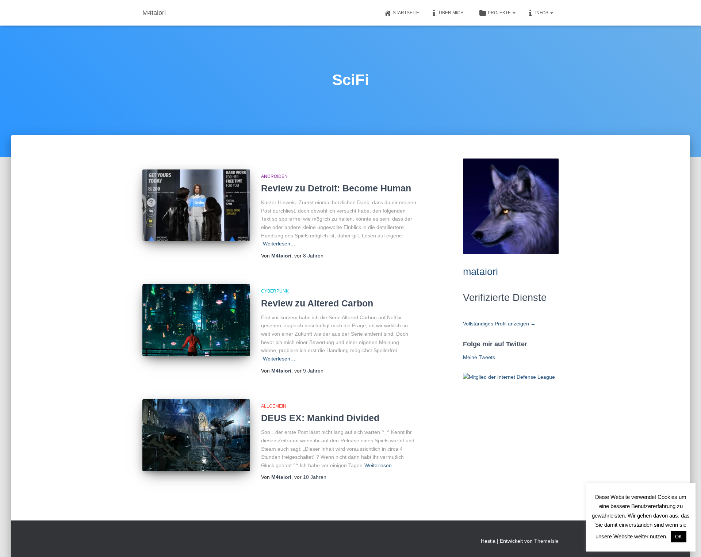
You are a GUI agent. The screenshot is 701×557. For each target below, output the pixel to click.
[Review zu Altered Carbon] (196, 320)
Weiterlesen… (279, 244)
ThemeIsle (546, 541)
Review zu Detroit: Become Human (336, 188)
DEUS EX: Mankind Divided (320, 418)
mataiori (480, 271)
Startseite (406, 12)
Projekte (500, 12)
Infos (542, 12)
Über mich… (453, 12)
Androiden (274, 176)
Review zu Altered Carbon (317, 303)
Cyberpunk (275, 291)
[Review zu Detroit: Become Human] (196, 205)
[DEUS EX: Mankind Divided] (196, 435)
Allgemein (273, 406)
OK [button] (678, 536)
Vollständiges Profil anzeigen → (499, 324)
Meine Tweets (479, 357)
